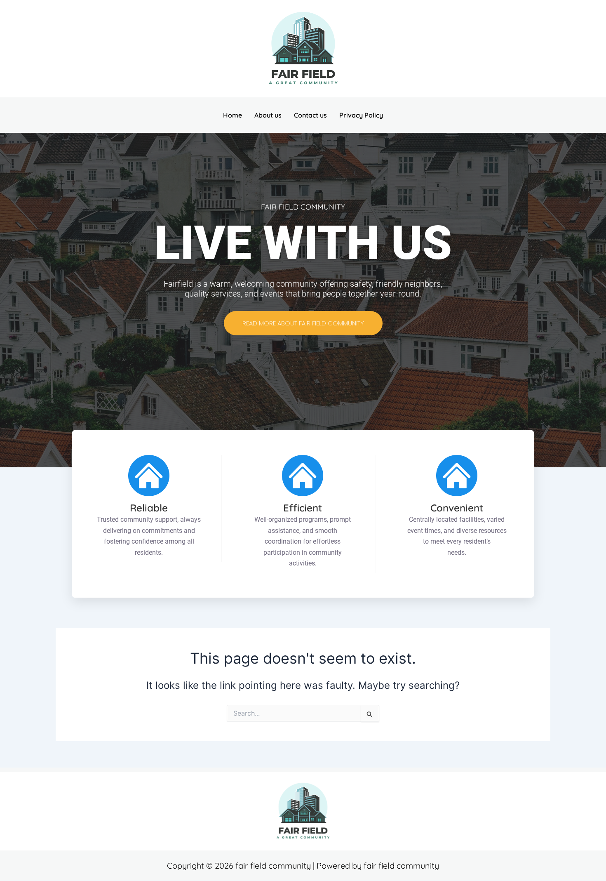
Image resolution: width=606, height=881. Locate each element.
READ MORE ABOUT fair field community (303, 323)
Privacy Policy (361, 115)
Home (232, 115)
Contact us (310, 115)
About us (268, 115)
